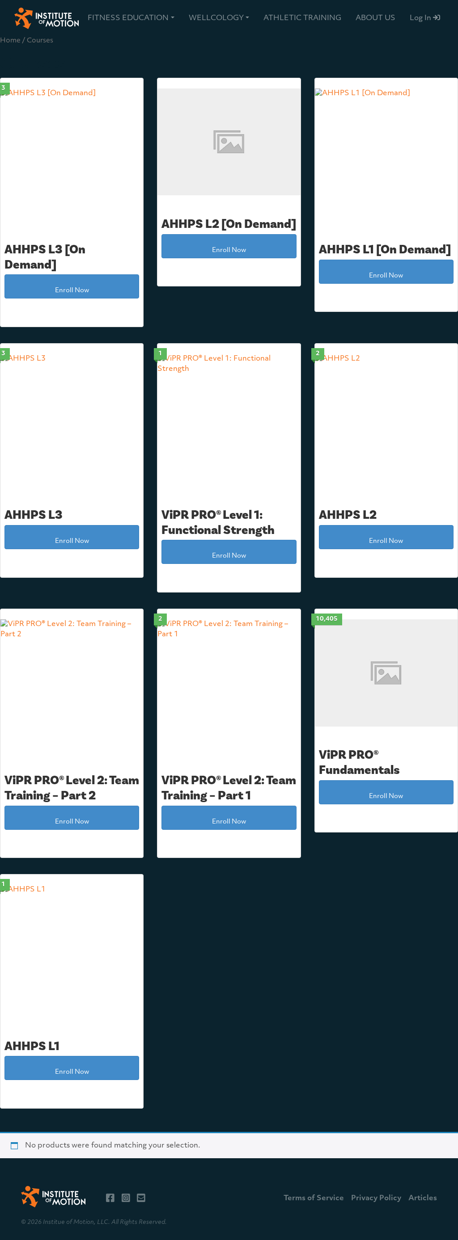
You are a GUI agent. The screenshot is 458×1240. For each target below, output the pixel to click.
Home (10, 41)
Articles (422, 1198)
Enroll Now (72, 290)
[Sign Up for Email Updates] (141, 1198)
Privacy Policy (376, 1198)
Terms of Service (314, 1198)
